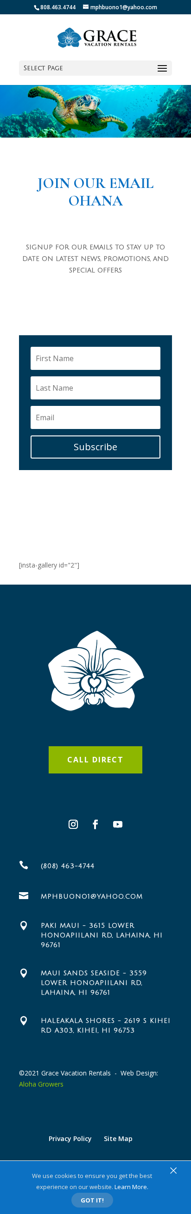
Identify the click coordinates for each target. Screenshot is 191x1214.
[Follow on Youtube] (117, 824)
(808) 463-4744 (68, 866)
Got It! (92, 1200)
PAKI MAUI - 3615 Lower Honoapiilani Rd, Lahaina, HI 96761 (102, 935)
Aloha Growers (41, 1084)
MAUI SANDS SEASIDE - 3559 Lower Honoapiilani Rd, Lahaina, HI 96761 (94, 983)
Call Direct (95, 760)
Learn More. (131, 1187)
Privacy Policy (70, 1138)
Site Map (118, 1138)
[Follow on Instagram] (73, 824)
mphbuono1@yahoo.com (92, 896)
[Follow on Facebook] (95, 824)
